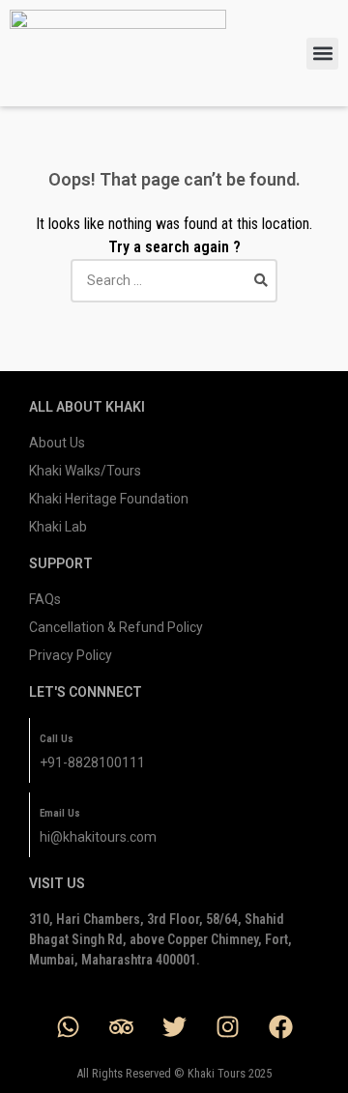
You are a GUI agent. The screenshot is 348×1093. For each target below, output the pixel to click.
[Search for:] (174, 280)
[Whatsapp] (68, 1026)
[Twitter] (174, 1026)
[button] (322, 54)
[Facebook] (280, 1026)
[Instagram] (227, 1026)
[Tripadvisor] (121, 1026)
